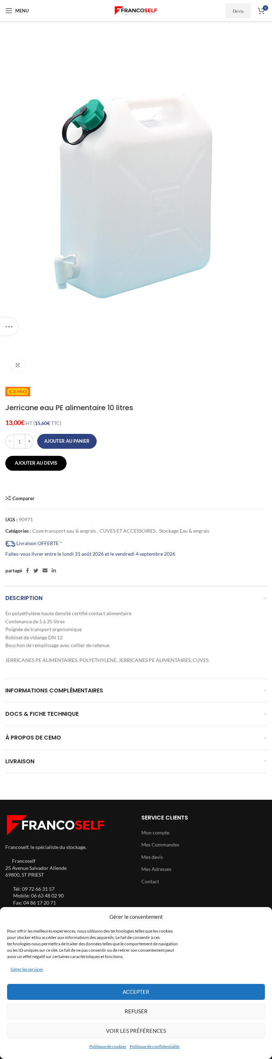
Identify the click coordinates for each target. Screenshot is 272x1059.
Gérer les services (27, 969)
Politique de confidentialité (154, 1046)
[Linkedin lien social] (54, 570)
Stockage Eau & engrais (184, 531)
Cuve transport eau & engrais (64, 531)
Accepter (136, 992)
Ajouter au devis (36, 463)
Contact (150, 881)
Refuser (136, 1011)
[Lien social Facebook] (27, 570)
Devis (238, 11)
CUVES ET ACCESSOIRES (127, 531)
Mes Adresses (156, 869)
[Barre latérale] (9, 326)
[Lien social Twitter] (35, 570)
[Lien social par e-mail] (45, 570)
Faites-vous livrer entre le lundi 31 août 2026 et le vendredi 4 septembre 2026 (90, 554)
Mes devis (152, 857)
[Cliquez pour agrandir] (18, 365)
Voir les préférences (136, 1030)
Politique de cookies (107, 1046)
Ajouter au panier (67, 441)
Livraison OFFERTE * (38, 543)
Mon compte (155, 832)
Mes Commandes (160, 845)
